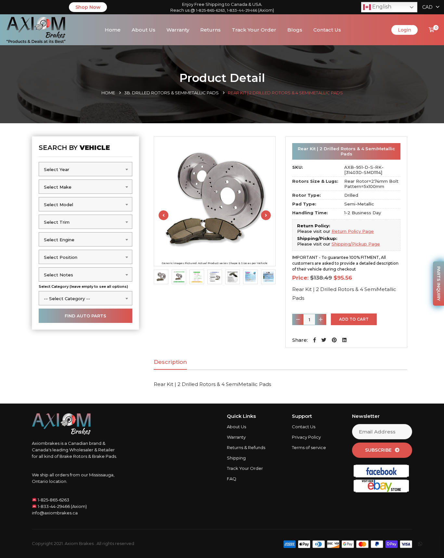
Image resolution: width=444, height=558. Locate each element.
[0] (431, 30)
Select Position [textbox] (60, 257)
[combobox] (85, 169)
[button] (314, 340)
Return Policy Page (353, 231)
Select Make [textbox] (58, 187)
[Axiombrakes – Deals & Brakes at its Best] (36, 29)
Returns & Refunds (246, 447)
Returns (210, 30)
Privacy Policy (306, 437)
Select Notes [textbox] (58, 274)
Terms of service (309, 447)
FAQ (231, 478)
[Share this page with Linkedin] (344, 340)
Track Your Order (254, 30)
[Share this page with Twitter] (323, 340)
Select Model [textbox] (58, 204)
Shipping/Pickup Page (356, 243)
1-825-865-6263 (210, 10)
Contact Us (327, 30)
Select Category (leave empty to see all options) (83, 286)
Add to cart (354, 319)
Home (113, 30)
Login (404, 30)
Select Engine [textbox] (59, 239)
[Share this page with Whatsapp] (426, 543)
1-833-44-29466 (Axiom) (62, 506)
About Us (143, 30)
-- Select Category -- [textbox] (67, 298)
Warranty (177, 30)
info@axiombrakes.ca (55, 512)
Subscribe (378, 450)
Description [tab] (170, 362)
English (381, 7)
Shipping (236, 457)
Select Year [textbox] (56, 169)
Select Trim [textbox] (57, 222)
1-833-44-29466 (242, 10)
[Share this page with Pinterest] (334, 340)
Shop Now (87, 7)
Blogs (294, 30)
